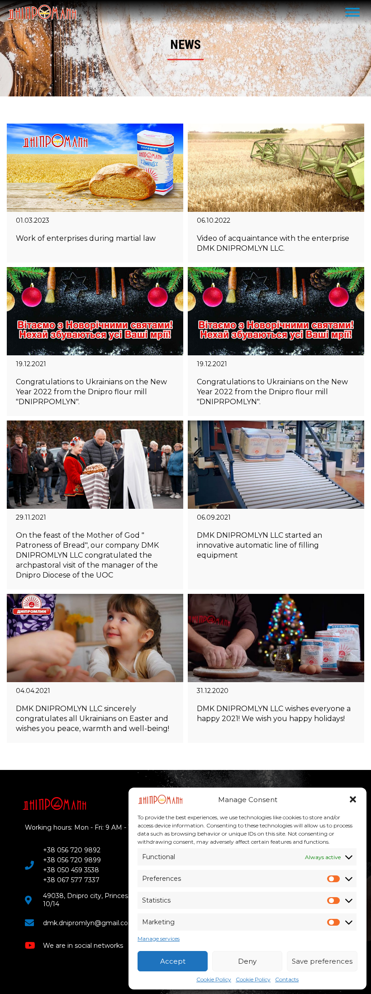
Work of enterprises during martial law (86, 238)
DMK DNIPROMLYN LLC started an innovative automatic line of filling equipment (259, 545)
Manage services (159, 938)
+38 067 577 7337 (71, 880)
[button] (352, 799)
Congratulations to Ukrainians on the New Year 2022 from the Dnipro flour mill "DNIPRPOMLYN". (91, 392)
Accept (173, 961)
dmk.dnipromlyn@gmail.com (89, 923)
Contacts (287, 979)
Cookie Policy (213, 979)
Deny (247, 961)
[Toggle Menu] (352, 12)
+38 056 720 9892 (71, 850)
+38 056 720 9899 (72, 860)
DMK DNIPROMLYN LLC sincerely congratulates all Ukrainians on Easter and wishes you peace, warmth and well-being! (92, 718)
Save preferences (322, 961)
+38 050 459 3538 (71, 870)
